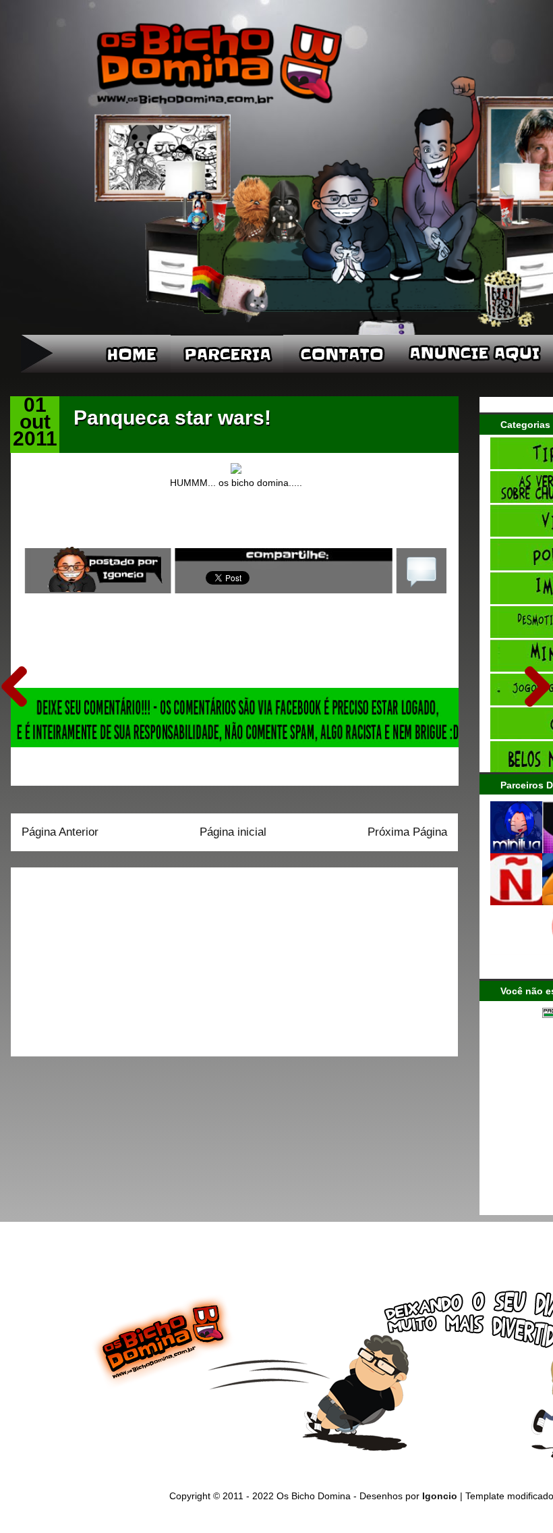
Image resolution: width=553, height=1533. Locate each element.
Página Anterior (60, 832)
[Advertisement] (106, 957)
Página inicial (233, 832)
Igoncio (439, 1495)
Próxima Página (407, 832)
